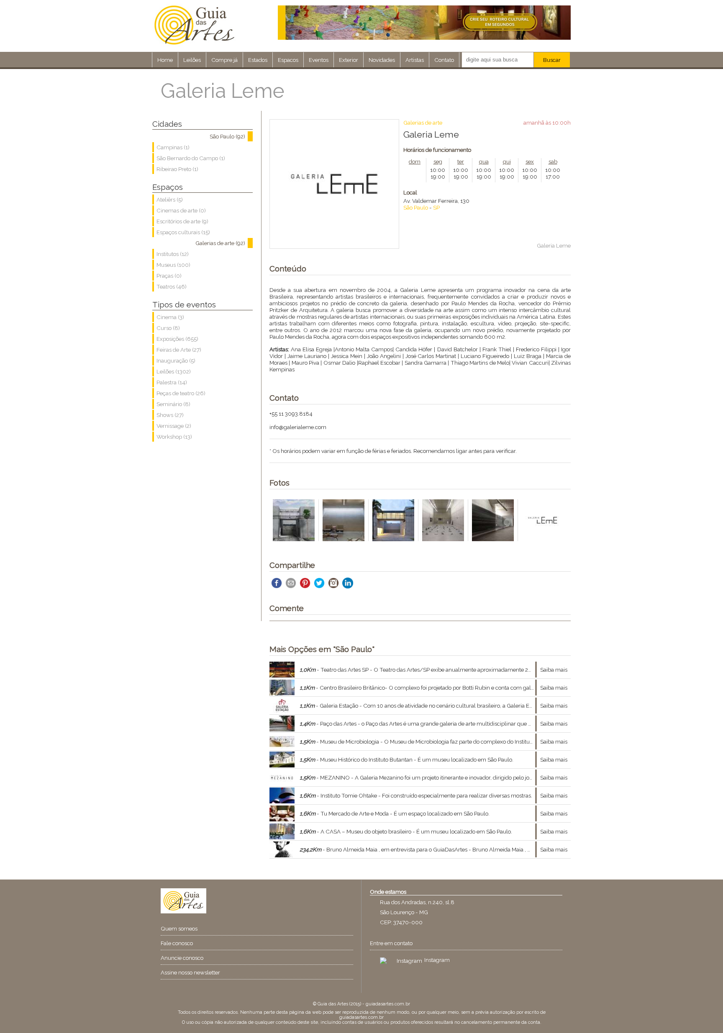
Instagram (437, 959)
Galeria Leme (554, 245)
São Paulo (415, 207)
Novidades (382, 59)
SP (436, 207)
